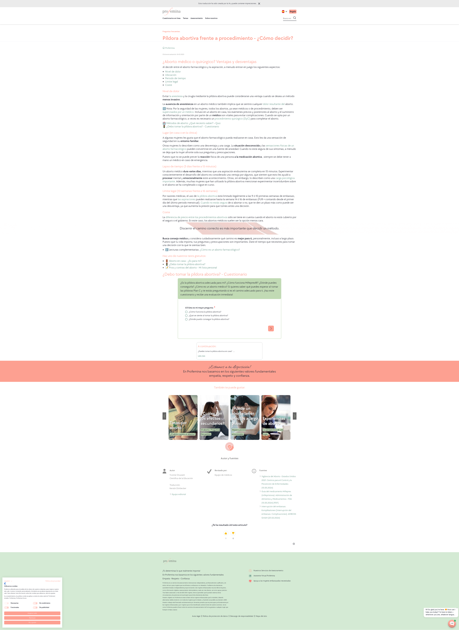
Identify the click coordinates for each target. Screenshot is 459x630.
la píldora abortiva (207, 196)
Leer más (201, 356)
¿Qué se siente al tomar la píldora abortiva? (208, 315)
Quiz (218, 123)
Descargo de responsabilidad (241, 616)
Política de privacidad (53, 581)
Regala (293, 11)
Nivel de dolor (173, 71)
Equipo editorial (179, 494)
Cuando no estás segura (214, 202)
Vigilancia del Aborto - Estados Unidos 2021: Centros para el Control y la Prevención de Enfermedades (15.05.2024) (279, 482)
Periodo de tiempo (175, 78)
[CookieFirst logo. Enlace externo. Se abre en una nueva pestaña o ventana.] (5, 583)
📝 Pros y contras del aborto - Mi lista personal (191, 267)
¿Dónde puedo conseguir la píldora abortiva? (209, 319)
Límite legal (171, 81)
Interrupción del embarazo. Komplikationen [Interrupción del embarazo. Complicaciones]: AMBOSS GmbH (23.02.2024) (279, 512)
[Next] (294, 416)
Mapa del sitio (261, 616)
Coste (168, 85)
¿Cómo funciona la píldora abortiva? (205, 312)
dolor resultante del (274, 104)
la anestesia (176, 96)
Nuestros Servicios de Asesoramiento (268, 570)
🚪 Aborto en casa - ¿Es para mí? (183, 261)
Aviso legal (196, 616)
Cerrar (259, 3)
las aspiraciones (186, 199)
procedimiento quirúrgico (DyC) (232, 118)
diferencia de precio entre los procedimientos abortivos (196, 217)
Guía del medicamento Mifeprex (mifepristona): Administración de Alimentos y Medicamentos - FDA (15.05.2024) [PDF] (277, 497)
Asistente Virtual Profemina (264, 576)
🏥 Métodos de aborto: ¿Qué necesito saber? (188, 123)
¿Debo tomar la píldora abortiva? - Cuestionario (192, 126)
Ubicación (170, 75)
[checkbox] (6, 603)
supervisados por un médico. (179, 112)
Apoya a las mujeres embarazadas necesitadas (272, 581)
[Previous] (164, 416)
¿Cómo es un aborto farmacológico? (220, 249)
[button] (8, 581)
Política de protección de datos (215, 616)
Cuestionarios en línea (171, 18)
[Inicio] (171, 11)
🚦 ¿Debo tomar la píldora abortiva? (185, 264)
